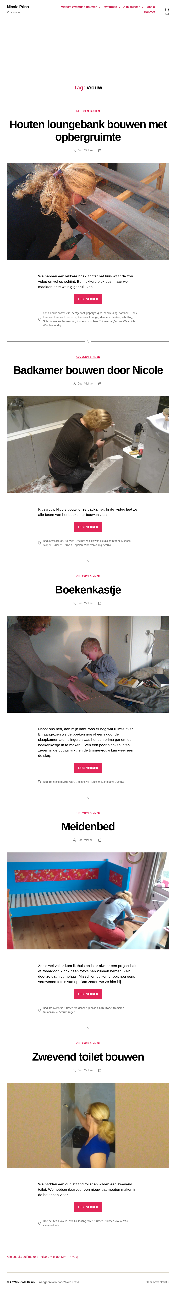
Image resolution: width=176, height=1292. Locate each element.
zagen (71, 1012)
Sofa (45, 321)
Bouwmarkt (56, 1008)
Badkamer (49, 540)
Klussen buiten (88, 111)
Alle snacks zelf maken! (22, 1256)
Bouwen (69, 540)
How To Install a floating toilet (75, 1221)
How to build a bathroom (105, 540)
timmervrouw (83, 321)
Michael (88, 150)
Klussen (48, 317)
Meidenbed (88, 826)
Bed (45, 781)
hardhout (124, 313)
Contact (149, 12)
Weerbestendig (52, 325)
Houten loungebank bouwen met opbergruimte (88, 130)
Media (150, 7)
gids (99, 313)
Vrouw (118, 321)
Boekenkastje (88, 589)
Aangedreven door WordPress (59, 1282)
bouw (53, 313)
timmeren (55, 321)
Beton (59, 540)
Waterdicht (129, 321)
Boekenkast (56, 781)
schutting (127, 317)
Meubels (105, 317)
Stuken (68, 545)
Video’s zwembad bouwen (79, 7)
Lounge (93, 317)
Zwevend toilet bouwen (88, 1057)
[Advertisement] (88, 45)
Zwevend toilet (51, 1225)
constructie (64, 313)
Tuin (95, 321)
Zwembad (110, 7)
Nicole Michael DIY (53, 1256)
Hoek (133, 313)
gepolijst (91, 313)
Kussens (83, 317)
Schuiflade (105, 1008)
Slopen (47, 545)
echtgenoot (78, 313)
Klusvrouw (70, 317)
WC (125, 1221)
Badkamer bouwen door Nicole (88, 370)
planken (115, 317)
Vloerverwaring (93, 545)
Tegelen (78, 545)
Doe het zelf (83, 540)
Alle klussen (131, 7)
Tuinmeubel (106, 321)
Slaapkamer (108, 781)
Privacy (73, 1256)
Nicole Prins (18, 7)
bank (46, 313)
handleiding (111, 313)
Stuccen (57, 545)
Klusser (58, 317)
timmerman (68, 321)
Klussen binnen (88, 356)
